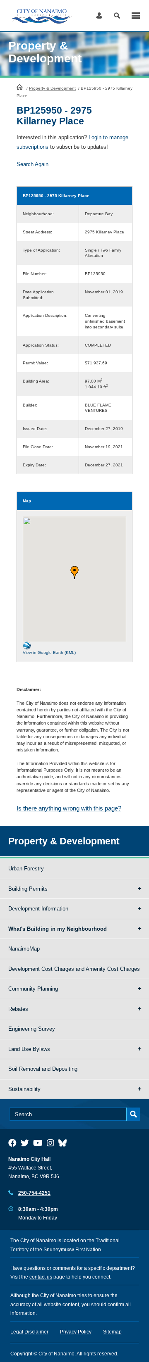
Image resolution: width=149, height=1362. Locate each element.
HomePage (20, 87)
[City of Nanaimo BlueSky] (64, 1143)
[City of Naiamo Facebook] (12, 1143)
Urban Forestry (26, 868)
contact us (40, 1277)
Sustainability (24, 1089)
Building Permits (28, 889)
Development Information (38, 909)
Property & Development (52, 88)
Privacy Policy (75, 1332)
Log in (99, 15)
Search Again (32, 164)
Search (117, 15)
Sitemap (112, 1332)
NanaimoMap (24, 949)
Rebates (18, 1009)
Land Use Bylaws (29, 1049)
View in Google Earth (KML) (49, 652)
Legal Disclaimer (29, 1332)
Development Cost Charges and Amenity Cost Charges (74, 969)
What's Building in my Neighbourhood (57, 929)
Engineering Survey (31, 1029)
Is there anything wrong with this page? (69, 808)
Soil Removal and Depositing (42, 1069)
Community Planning (33, 989)
